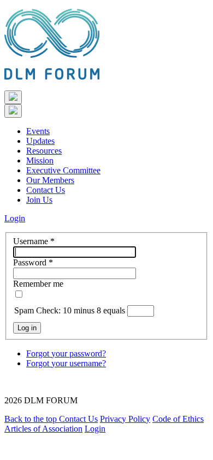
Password (33, 262)
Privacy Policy (125, 418)
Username (34, 241)
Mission (40, 160)
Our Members (50, 180)
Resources (44, 150)
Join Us (39, 199)
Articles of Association (43, 428)
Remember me (38, 283)
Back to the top (31, 418)
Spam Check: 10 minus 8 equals (70, 310)
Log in (27, 328)
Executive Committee (63, 170)
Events (38, 131)
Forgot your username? (66, 363)
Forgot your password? (66, 353)
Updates (40, 141)
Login (14, 218)
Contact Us (45, 190)
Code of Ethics (178, 418)
